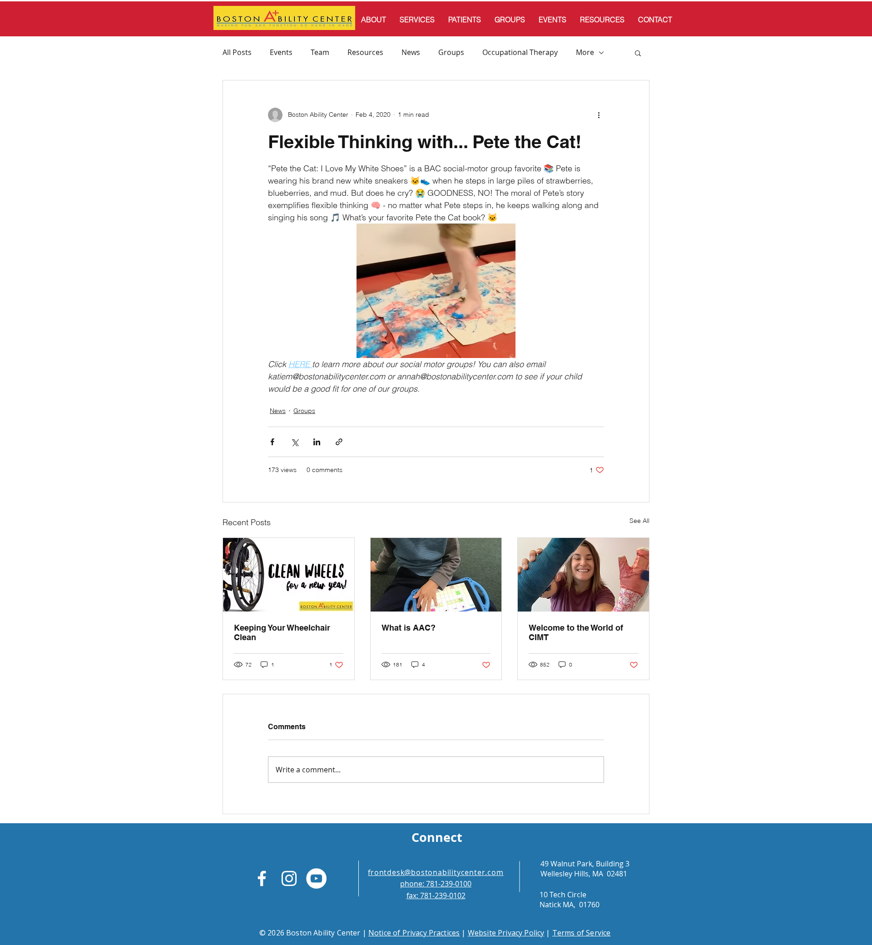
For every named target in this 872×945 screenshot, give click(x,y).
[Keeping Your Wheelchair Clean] (288, 575)
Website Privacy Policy (506, 933)
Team (320, 52)
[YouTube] (316, 878)
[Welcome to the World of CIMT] (583, 575)
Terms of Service (581, 933)
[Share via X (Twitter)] (294, 442)
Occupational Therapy (520, 52)
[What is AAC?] (436, 575)
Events (281, 52)
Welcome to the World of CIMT (576, 632)
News (410, 52)
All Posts (237, 52)
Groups (451, 52)
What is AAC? (409, 627)
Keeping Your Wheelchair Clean (282, 632)
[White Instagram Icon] (289, 878)
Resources (365, 52)
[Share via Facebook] (272, 442)
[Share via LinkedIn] (316, 442)
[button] (638, 52)
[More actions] (598, 114)
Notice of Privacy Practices (414, 933)
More (585, 52)
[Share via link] (339, 442)
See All (639, 521)
